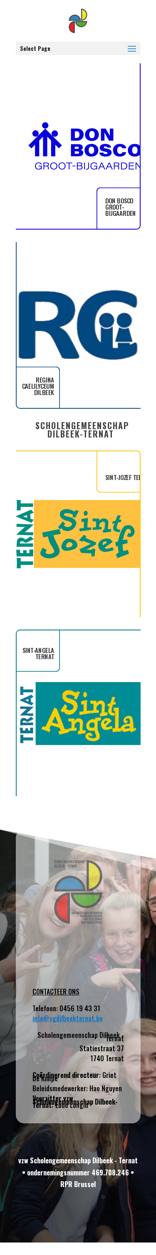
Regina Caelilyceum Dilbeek (38, 386)
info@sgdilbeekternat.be (67, 1018)
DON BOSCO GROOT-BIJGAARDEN (120, 207)
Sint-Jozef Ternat (128, 477)
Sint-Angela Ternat (38, 653)
